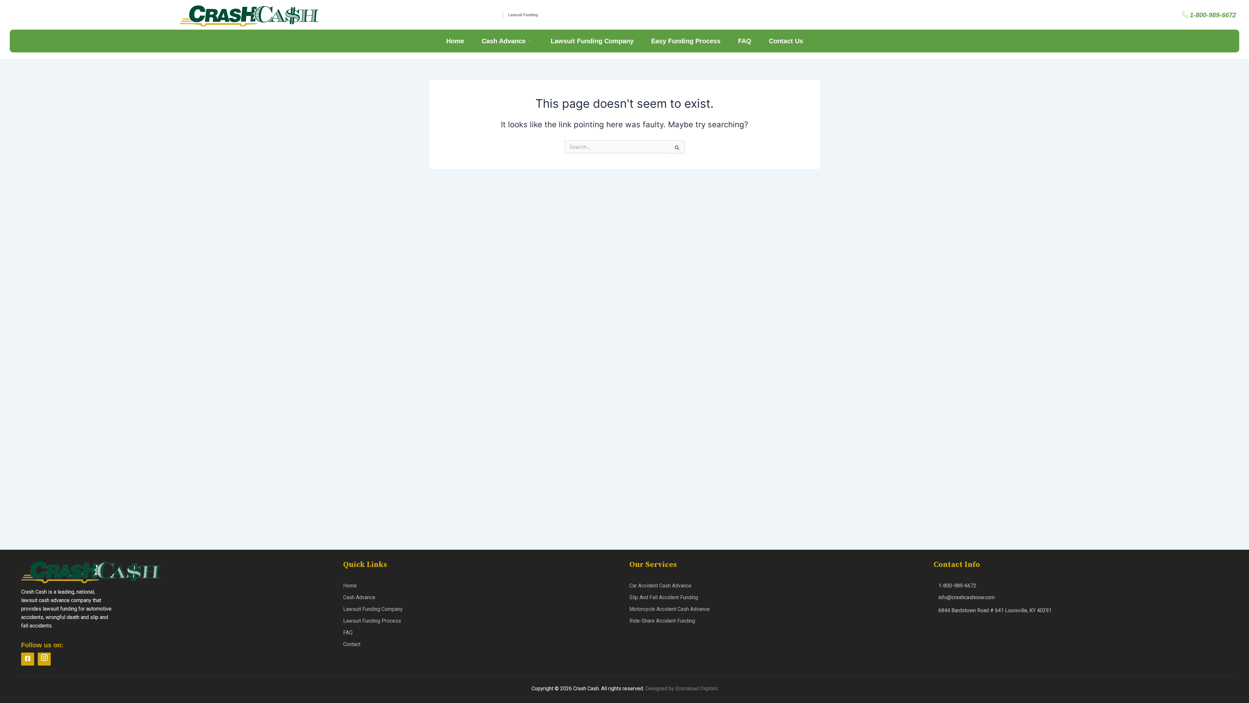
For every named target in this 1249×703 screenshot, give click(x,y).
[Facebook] (27, 659)
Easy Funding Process (685, 41)
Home (455, 41)
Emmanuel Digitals (697, 688)
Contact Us (786, 41)
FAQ (744, 41)
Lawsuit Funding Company (592, 41)
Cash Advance (504, 41)
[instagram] (44, 659)
